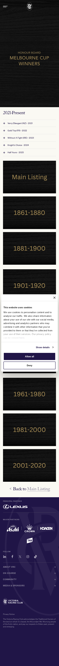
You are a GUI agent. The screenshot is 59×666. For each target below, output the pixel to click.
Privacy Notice (9, 614)
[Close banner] (54, 298)
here (21, 337)
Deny (29, 365)
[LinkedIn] (4, 557)
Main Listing (38, 488)
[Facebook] (12, 557)
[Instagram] (27, 557)
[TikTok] (35, 557)
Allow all (29, 356)
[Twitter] (20, 557)
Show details (43, 347)
